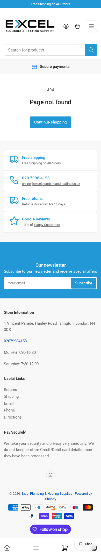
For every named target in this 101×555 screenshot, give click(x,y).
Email (9, 403)
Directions (13, 417)
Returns (10, 389)
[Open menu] (91, 26)
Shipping (11, 396)
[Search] (91, 49)
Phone (9, 410)
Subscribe (83, 283)
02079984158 (15, 341)
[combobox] (50, 50)
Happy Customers (47, 225)
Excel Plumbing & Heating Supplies (46, 493)
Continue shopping (50, 122)
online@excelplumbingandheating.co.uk (51, 184)
